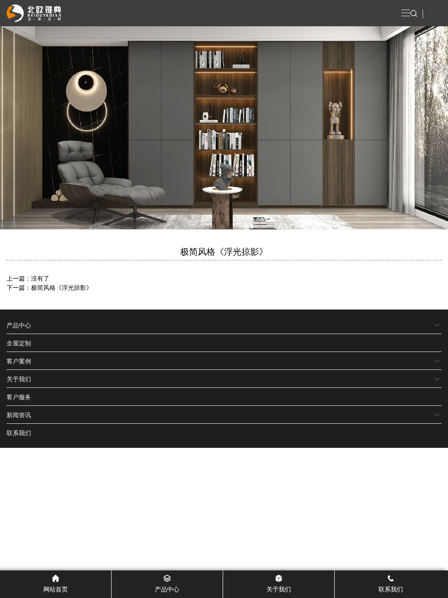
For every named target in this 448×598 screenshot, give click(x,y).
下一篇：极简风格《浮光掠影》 (49, 287)
